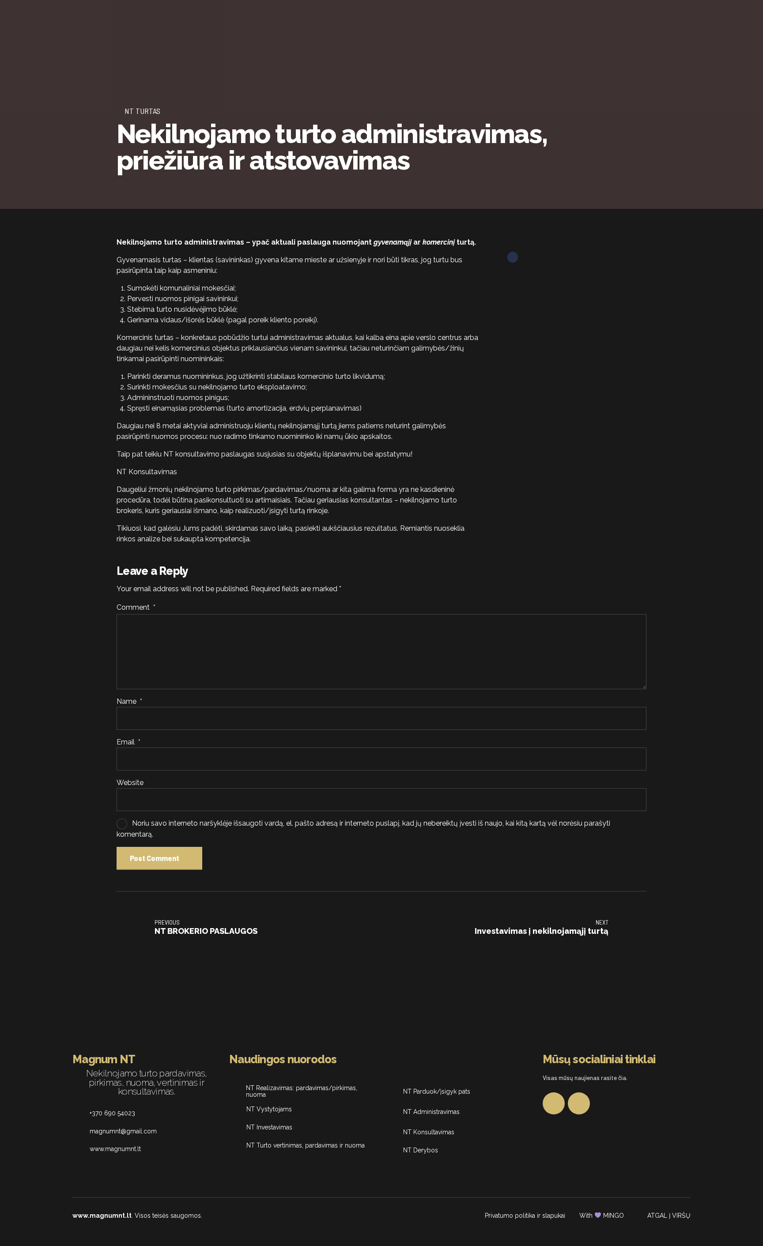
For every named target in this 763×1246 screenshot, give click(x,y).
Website (130, 782)
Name (129, 701)
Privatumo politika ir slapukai (525, 1215)
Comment (136, 607)
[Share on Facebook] (512, 257)
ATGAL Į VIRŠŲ (669, 1215)
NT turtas (142, 111)
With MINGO (601, 1215)
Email (128, 742)
